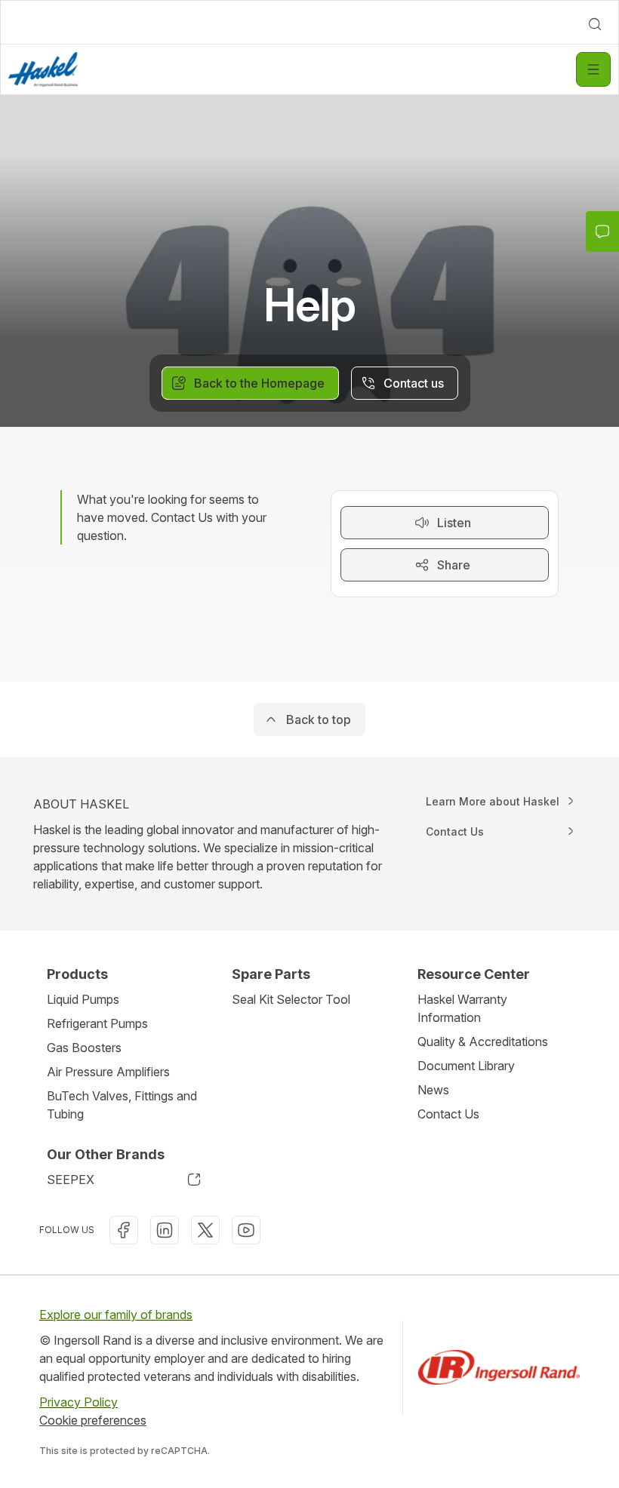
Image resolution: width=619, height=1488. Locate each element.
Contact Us (448, 1113)
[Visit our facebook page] (123, 1230)
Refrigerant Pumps (97, 1023)
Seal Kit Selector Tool (291, 999)
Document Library (466, 1065)
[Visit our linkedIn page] (164, 1230)
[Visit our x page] (205, 1230)
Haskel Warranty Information (462, 1008)
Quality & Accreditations (482, 1041)
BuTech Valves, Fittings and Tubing (122, 1104)
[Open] (593, 69)
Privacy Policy (78, 1402)
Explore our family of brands (115, 1314)
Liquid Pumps (83, 999)
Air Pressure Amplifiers (108, 1071)
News (433, 1089)
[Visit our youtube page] (246, 1230)
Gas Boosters (84, 1047)
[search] (594, 24)
